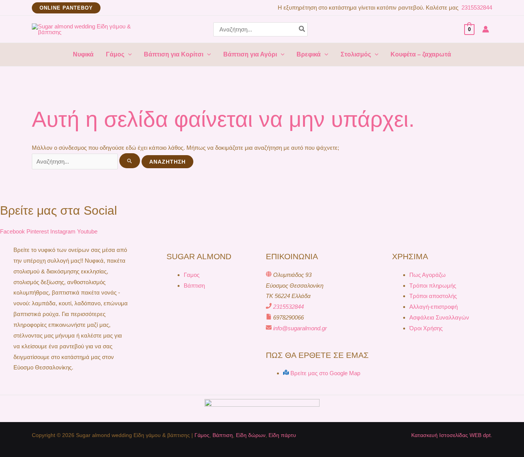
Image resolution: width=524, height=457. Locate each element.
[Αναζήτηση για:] (87, 161)
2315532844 (476, 7)
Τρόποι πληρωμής (432, 285)
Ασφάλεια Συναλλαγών (439, 317)
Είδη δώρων (250, 435)
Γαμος (191, 275)
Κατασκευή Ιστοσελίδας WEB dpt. (451, 435)
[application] (128, 54)
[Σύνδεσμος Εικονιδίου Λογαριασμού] (485, 29)
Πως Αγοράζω (427, 275)
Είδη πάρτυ (282, 435)
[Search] (302, 29)
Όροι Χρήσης (426, 328)
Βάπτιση (194, 285)
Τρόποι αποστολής (433, 296)
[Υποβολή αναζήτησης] (129, 160)
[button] (66, 7)
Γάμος (201, 435)
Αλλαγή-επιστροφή (433, 306)
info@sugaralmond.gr (300, 328)
